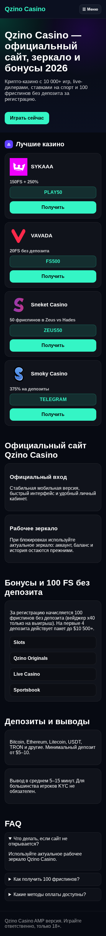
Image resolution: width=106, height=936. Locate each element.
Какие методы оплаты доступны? (50, 894)
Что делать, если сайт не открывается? (38, 841)
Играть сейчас (27, 117)
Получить (53, 207)
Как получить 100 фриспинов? (47, 879)
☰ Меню (90, 9)
